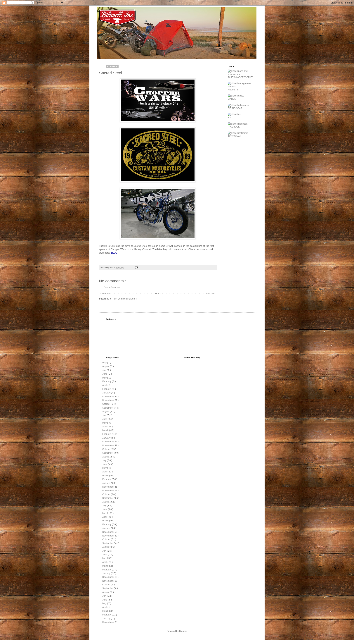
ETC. (230, 117)
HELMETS (233, 89)
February (107, 381)
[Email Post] (136, 267)
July (104, 370)
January (106, 392)
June (105, 374)
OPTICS (232, 99)
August (106, 366)
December (107, 396)
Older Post (210, 293)
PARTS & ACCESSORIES (240, 77)
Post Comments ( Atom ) (125, 298)
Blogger (183, 631)
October (106, 404)
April (104, 385)
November (107, 400)
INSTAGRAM (234, 136)
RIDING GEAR (235, 108)
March (105, 430)
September (108, 408)
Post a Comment (112, 287)
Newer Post (106, 293)
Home (158, 293)
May (104, 362)
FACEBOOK (234, 126)
